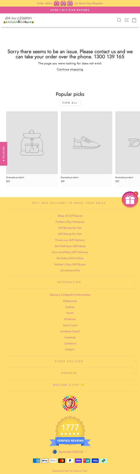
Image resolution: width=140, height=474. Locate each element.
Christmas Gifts (70, 270)
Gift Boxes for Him (70, 234)
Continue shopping (70, 69)
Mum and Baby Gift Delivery (70, 252)
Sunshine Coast (70, 331)
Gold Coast (70, 325)
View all (70, 102)
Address (69, 372)
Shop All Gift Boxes (70, 215)
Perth (70, 313)
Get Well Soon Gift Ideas (70, 246)
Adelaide (70, 337)
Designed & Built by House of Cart (70, 470)
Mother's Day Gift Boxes (70, 264)
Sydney (70, 307)
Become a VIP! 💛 (69, 384)
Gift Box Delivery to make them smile (69, 202)
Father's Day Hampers (70, 221)
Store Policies (69, 361)
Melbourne (70, 301)
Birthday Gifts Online (70, 258)
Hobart (70, 349)
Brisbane (70, 319)
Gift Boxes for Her (70, 228)
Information (69, 282)
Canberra (70, 343)
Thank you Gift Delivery (70, 240)
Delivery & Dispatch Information (70, 294)
